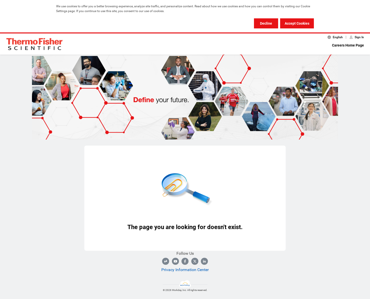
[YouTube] (175, 261)
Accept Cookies (297, 23)
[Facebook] (185, 261)
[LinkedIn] (204, 261)
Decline (266, 23)
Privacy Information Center (185, 269)
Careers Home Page (348, 45)
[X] (194, 261)
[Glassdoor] (165, 261)
